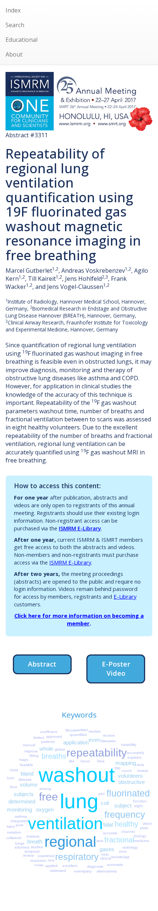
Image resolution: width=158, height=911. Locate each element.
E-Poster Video (116, 668)
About (14, 54)
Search (15, 25)
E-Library (125, 596)
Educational (21, 40)
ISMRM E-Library (80, 528)
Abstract (42, 663)
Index (13, 10)
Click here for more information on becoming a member (79, 619)
